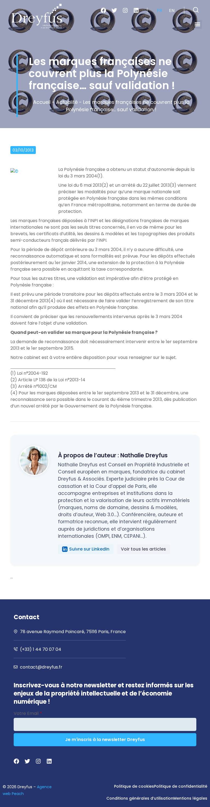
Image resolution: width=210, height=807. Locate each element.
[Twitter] (114, 10)
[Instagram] (125, 10)
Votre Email (28, 713)
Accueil (42, 102)
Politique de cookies (134, 786)
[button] (195, 10)
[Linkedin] (136, 10)
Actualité (67, 102)
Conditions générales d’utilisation (139, 798)
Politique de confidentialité (180, 786)
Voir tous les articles (143, 549)
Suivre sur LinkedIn (89, 549)
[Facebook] (103, 10)
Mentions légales (190, 798)
